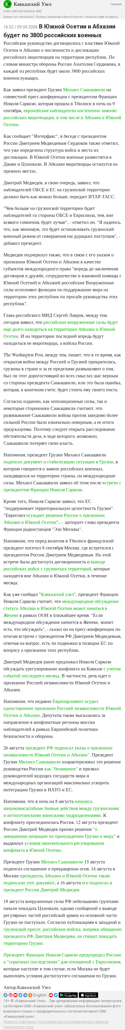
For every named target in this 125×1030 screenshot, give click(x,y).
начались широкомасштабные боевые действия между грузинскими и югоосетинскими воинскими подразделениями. (61, 808)
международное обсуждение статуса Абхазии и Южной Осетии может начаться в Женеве (61, 608)
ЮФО (39, 11)
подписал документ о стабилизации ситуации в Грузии (58, 461)
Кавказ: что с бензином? (18, 16)
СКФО (6, 11)
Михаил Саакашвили (84, 89)
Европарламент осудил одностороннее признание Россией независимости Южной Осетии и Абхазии (62, 708)
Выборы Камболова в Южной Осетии (59, 16)
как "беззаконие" (61, 768)
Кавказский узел (57, 594)
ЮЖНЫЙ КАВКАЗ (23, 11)
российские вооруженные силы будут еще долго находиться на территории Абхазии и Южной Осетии (60, 329)
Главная (116, 4)
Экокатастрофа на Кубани (101, 16)
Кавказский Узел (32, 3)
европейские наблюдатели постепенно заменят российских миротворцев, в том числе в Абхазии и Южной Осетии (62, 117)
